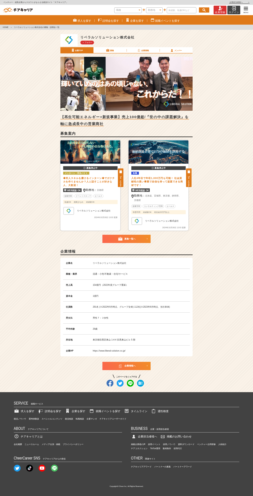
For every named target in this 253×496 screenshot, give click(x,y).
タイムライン (139, 411)
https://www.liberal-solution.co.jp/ (109, 350)
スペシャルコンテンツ (52, 419)
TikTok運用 (155, 448)
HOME (5, 27)
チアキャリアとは (32, 436)
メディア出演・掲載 (51, 444)
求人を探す (27, 411)
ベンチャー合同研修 (206, 444)
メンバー (178, 50)
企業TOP (79, 50)
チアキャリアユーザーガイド (112, 419)
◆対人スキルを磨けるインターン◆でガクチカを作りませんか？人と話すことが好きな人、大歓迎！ (89, 182)
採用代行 (178, 448)
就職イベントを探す (108, 411)
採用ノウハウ (169, 444)
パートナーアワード (182, 467)
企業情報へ (130, 365)
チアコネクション (139, 448)
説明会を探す (53, 411)
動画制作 (167, 448)
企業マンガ (92, 419)
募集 (112, 50)
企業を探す (78, 411)
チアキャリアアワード (141, 467)
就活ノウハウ (20, 419)
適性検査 (163, 411)
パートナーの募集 (162, 467)
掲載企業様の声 (138, 444)
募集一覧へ (130, 238)
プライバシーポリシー (73, 444)
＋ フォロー (87, 42)
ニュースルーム (32, 444)
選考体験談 (34, 419)
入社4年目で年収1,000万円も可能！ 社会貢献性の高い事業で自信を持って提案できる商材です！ (157, 182)
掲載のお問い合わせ (179, 436)
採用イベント (154, 444)
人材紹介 (222, 444)
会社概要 (18, 444)
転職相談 (80, 419)
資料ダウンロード (186, 444)
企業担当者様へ (239, 2)
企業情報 (145, 50)
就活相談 (69, 419)
